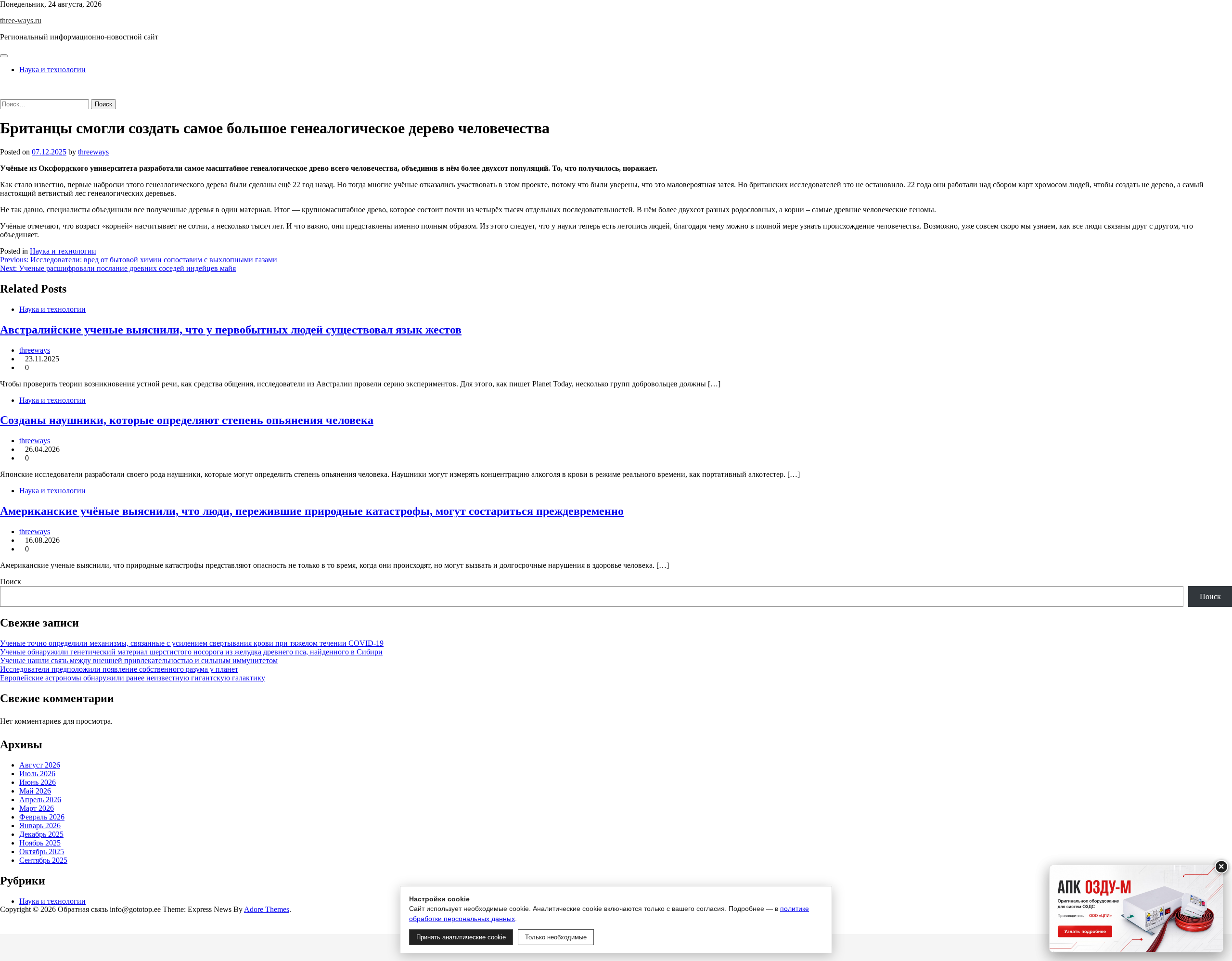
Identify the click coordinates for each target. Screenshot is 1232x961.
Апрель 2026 (40, 799)
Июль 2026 (37, 773)
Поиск (10, 581)
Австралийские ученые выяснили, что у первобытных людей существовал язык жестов (231, 329)
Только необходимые (556, 937)
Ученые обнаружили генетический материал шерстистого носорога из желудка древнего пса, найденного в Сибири (191, 652)
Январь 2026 (40, 825)
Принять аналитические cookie (461, 937)
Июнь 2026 (37, 782)
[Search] (3, 94)
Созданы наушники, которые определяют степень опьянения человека (186, 420)
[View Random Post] (3, 86)
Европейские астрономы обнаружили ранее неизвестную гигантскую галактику (132, 678)
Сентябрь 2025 (43, 860)
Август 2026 (39, 765)
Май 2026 (35, 791)
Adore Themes (266, 909)
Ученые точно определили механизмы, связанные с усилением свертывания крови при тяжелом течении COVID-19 (192, 643)
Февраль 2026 (41, 817)
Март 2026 (36, 808)
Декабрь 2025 (41, 834)
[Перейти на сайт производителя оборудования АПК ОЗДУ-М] (1136, 908)
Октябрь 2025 (41, 851)
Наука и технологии (52, 69)
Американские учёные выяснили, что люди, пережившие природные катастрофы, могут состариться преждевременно (312, 511)
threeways (93, 152)
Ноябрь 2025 (40, 843)
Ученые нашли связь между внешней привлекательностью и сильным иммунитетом (139, 660)
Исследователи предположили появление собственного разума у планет (119, 669)
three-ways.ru (20, 20)
